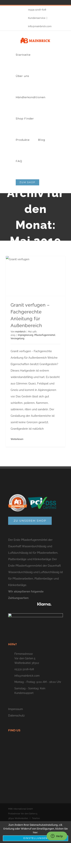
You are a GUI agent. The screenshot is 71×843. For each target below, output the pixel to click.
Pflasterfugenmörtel (44, 335)
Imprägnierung (25, 335)
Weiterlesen (17, 439)
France (14, 2)
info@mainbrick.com (39, 26)
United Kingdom (20, 2)
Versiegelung (17, 338)
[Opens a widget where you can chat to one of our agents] (56, 836)
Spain (9, 2)
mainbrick (20, 331)
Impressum (15, 709)
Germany (4, 2)
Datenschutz (16, 715)
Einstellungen (35, 838)
